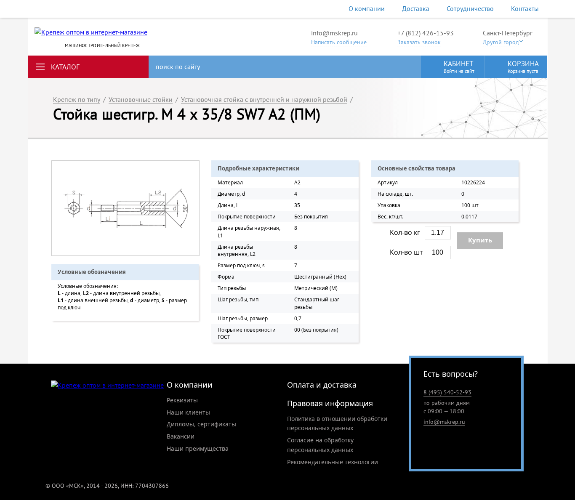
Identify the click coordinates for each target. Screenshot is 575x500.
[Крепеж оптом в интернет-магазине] (107, 385)
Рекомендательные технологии (332, 462)
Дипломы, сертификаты (201, 424)
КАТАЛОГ (65, 67)
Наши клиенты (188, 412)
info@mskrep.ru (334, 33)
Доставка (415, 8)
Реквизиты (182, 400)
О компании (367, 8)
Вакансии (180, 436)
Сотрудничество (470, 8)
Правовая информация (330, 403)
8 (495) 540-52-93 (447, 392)
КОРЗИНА (523, 66)
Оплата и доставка (322, 385)
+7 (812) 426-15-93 (425, 33)
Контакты (525, 8)
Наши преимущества (198, 448)
